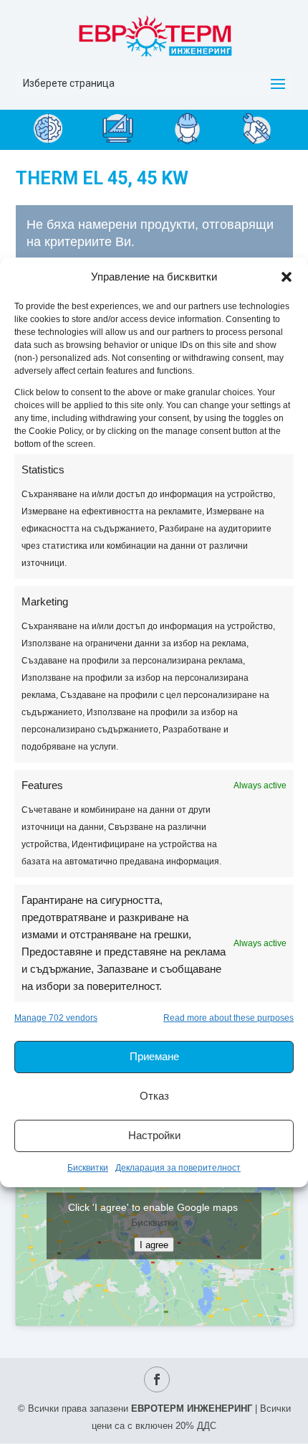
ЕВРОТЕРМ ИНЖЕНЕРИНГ (191, 1408)
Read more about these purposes (228, 1018)
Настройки (154, 1135)
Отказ (154, 1096)
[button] (286, 277)
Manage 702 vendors (55, 1018)
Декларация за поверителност (178, 1168)
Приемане (154, 1056)
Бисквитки (87, 1168)
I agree (154, 1245)
